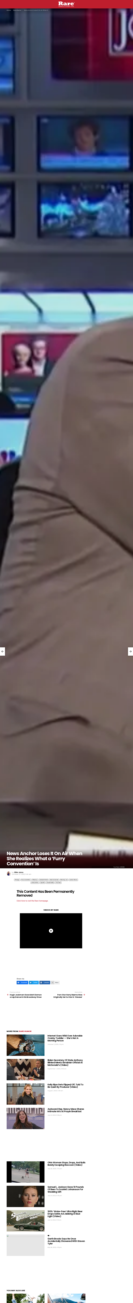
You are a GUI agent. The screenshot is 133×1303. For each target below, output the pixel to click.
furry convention (25, 879)
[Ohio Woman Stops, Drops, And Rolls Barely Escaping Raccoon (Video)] (25, 1172)
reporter (42, 882)
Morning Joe (64, 879)
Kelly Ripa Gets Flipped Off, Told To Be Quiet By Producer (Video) (65, 1086)
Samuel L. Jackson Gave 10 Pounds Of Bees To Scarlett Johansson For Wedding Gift (66, 1189)
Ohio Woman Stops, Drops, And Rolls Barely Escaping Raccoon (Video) (66, 1164)
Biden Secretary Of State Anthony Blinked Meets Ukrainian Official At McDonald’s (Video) (65, 1063)
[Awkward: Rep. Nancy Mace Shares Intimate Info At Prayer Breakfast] (25, 1118)
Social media (50, 882)
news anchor (34, 882)
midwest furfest (43, 879)
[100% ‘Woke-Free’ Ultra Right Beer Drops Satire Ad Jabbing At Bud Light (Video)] (25, 1220)
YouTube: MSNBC (119, 867)
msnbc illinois (73, 879)
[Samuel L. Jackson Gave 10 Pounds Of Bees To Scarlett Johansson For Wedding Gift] (25, 1196)
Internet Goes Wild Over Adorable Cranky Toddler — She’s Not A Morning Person (65, 1038)
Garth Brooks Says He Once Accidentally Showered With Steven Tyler (66, 1241)
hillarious (34, 879)
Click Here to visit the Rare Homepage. (32, 901)
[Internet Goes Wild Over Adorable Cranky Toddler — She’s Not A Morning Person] (25, 1045)
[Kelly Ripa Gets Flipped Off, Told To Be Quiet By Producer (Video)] (25, 1094)
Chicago (17, 879)
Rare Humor (25, 1031)
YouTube (58, 882)
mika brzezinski (54, 879)
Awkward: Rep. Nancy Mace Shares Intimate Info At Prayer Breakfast (66, 1110)
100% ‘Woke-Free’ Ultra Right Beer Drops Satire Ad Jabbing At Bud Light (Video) (65, 1214)
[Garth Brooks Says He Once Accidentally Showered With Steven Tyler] (25, 1245)
